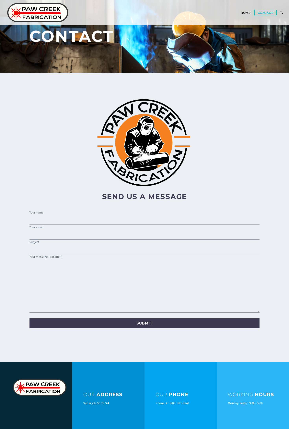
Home (246, 13)
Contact (265, 13)
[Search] (281, 12)
